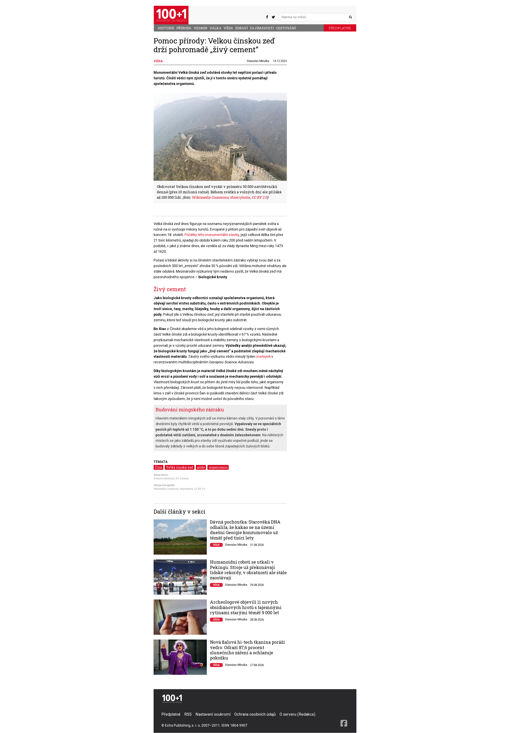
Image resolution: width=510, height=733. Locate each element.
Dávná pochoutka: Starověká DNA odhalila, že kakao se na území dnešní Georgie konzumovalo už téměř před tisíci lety (245, 529)
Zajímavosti (262, 28)
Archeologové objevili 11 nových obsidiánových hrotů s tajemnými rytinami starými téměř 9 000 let (245, 607)
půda (201, 467)
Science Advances (164, 478)
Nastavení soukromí (212, 714)
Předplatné (340, 28)
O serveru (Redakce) (297, 714)
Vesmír (200, 28)
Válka (215, 28)
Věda (228, 28)
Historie (166, 28)
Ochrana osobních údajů (255, 714)
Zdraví (241, 28)
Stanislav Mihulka (258, 61)
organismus (218, 467)
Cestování (286, 28)
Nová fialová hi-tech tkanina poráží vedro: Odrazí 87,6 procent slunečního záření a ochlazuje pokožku (247, 650)
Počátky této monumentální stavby (211, 235)
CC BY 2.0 (199, 488)
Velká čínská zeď (179, 467)
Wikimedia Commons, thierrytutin (173, 488)
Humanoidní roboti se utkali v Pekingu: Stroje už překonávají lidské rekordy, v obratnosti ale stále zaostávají (248, 570)
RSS (188, 714)
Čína (158, 467)
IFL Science (182, 478)
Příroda (183, 28)
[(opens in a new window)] (267, 17)
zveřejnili (263, 356)
